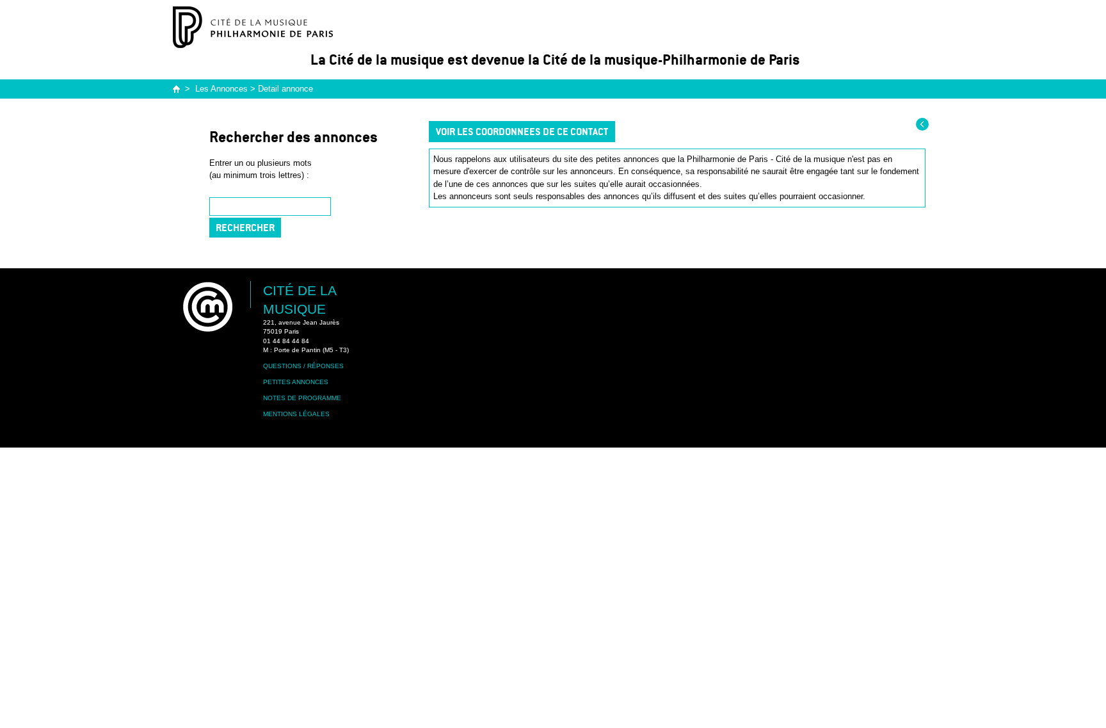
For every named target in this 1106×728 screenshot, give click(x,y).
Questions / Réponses (303, 365)
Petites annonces (295, 381)
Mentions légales (296, 413)
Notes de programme (302, 397)
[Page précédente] (922, 124)
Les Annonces (221, 88)
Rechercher (245, 227)
